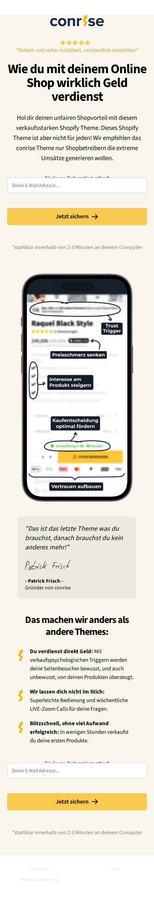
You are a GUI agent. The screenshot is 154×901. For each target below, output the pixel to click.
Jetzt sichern (72, 216)
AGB (114, 869)
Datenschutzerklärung (39, 879)
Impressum (39, 869)
